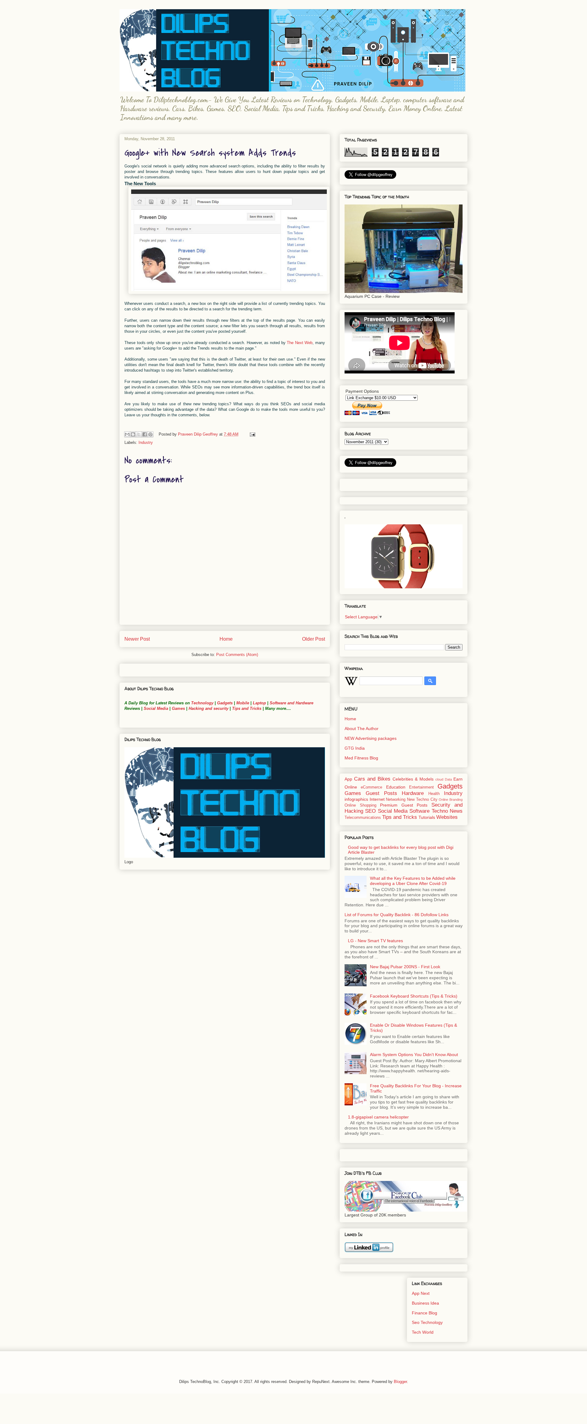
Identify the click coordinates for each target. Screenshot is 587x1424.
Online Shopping (360, 805)
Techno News (447, 811)
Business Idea (425, 1303)
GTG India (355, 748)
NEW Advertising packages (371, 738)
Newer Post (137, 639)
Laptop (259, 703)
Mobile (242, 703)
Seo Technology (427, 1322)
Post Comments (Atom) (237, 654)
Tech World (423, 1332)
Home (226, 639)
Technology (202, 703)
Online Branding (451, 799)
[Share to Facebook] (145, 434)
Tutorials (427, 817)
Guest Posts (381, 793)
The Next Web (299, 342)
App (348, 779)
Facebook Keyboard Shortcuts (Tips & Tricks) (413, 996)
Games (178, 708)
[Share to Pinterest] (150, 434)
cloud (439, 779)
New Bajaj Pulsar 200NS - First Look (405, 966)
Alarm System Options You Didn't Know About (414, 1054)
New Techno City (422, 799)
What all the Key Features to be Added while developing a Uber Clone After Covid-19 (413, 881)
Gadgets (225, 703)
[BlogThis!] (133, 434)
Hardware (413, 793)
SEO (370, 811)
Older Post (313, 639)
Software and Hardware (291, 703)
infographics (356, 799)
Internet (377, 799)
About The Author (361, 728)
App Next (421, 1293)
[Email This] (127, 434)
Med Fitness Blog (361, 757)
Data (448, 779)
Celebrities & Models (413, 779)
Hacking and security (208, 708)
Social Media (156, 708)
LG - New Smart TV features (375, 940)
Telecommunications (363, 817)
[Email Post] (251, 434)
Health (434, 794)
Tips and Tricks (246, 708)
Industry (145, 442)
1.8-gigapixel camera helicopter (378, 1117)
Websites (447, 817)
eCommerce (371, 787)
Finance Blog (424, 1312)
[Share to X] (139, 434)
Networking (395, 799)
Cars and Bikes (372, 779)
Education (395, 787)
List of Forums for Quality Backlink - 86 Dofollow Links (397, 914)
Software (419, 811)
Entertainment (421, 787)
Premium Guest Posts (403, 805)
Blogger (400, 1381)
